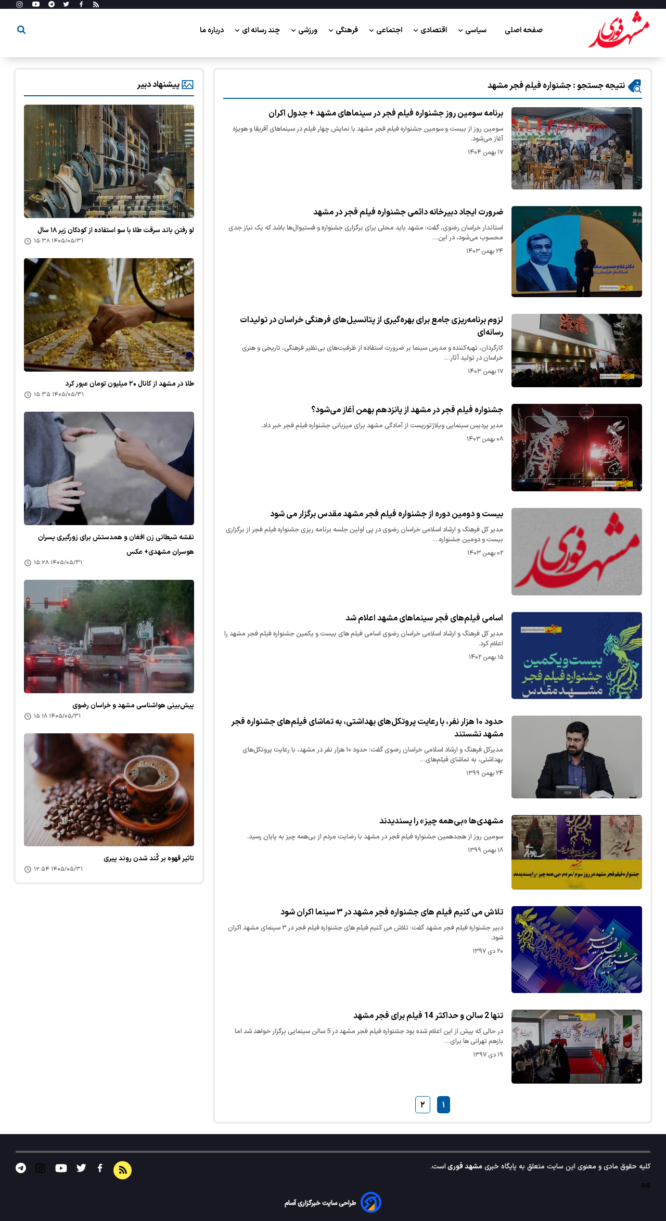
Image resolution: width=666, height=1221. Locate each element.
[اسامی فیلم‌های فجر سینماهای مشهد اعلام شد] (576, 655)
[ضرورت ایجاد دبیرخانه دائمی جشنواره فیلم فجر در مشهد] (576, 251)
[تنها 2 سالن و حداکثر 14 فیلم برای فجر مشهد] (576, 1047)
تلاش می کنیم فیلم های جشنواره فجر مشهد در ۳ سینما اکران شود (391, 912)
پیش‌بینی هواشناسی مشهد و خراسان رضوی (133, 706)
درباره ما (212, 30)
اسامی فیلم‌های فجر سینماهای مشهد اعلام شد (424, 618)
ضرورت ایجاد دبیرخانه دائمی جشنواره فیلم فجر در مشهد (408, 212)
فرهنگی (348, 30)
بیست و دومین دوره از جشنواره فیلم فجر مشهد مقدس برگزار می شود (386, 514)
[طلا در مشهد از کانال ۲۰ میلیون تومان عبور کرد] (109, 315)
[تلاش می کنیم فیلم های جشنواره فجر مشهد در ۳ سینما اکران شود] (576, 949)
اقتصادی (434, 30)
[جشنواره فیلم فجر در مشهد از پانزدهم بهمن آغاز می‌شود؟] (576, 447)
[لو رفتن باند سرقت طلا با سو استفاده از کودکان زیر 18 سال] (109, 161)
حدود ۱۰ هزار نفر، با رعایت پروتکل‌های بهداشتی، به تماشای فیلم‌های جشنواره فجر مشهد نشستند (367, 728)
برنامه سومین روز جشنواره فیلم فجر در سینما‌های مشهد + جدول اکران (385, 113)
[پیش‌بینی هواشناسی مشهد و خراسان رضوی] (109, 636)
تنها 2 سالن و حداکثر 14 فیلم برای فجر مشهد (428, 1016)
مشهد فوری (464, 1166)
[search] (21, 31)
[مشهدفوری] (618, 30)
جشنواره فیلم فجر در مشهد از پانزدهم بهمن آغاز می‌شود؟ (407, 410)
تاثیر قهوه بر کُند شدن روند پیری (149, 859)
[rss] (96, 5)
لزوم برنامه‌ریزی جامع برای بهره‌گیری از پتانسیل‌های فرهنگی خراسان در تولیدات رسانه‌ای (371, 326)
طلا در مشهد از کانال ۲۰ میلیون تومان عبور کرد (130, 384)
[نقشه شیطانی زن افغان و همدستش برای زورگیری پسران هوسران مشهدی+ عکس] (109, 468)
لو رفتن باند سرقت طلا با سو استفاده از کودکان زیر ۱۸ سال (115, 230)
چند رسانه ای (261, 30)
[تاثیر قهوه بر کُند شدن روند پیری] (109, 790)
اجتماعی (390, 30)
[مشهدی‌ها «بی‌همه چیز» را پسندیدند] (576, 852)
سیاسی (476, 30)
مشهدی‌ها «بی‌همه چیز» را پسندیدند (441, 821)
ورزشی (308, 30)
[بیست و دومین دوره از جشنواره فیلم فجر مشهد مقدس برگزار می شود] (576, 551)
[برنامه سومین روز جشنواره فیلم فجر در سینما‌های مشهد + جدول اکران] (576, 148)
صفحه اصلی (524, 30)
